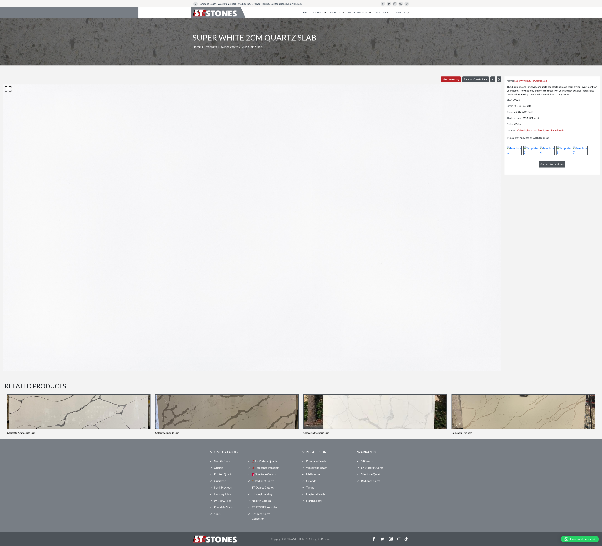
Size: (509, 105)
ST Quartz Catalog (263, 487)
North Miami (295, 3)
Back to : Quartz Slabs (475, 79)
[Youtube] (401, 4)
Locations (380, 12)
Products (335, 12)
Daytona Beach (278, 3)
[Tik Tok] (406, 539)
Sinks (217, 514)
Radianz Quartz (264, 481)
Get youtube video (552, 164)
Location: (512, 130)
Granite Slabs (222, 461)
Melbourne (244, 3)
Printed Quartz (223, 474)
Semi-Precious (223, 487)
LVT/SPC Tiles (222, 500)
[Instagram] (395, 4)
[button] (580, 539)
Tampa (265, 3)
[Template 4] (547, 150)
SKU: (509, 99)
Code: (510, 111)
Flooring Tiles (222, 494)
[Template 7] (580, 150)
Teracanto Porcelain (267, 467)
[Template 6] (564, 150)
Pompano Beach (207, 3)
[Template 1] (514, 150)
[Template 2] (531, 150)
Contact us (399, 12)
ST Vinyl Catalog (262, 494)
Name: (510, 80)
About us (317, 12)
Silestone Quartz (265, 474)
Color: (510, 124)
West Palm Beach (227, 3)
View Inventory (451, 79)
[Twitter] (389, 4)
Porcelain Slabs (223, 507)
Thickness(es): (514, 117)
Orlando (256, 3)
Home (306, 12)
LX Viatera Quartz (266, 461)
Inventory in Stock (358, 12)
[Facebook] (383, 4)
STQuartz (367, 461)
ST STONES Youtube (264, 507)
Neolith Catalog (261, 500)
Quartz (218, 467)
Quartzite (220, 481)
